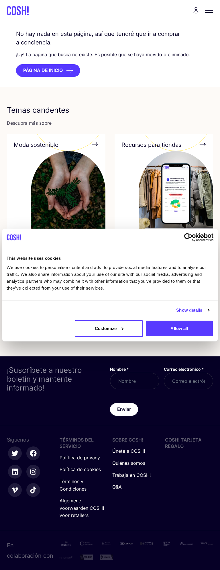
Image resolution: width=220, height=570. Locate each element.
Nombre (119, 369)
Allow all (179, 328)
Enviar (124, 409)
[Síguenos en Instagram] (33, 472)
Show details (189, 310)
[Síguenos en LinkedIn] (15, 472)
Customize (106, 328)
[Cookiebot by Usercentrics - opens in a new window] (188, 237)
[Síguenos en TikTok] (33, 490)
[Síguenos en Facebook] (33, 453)
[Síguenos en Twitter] (15, 453)
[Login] (196, 10)
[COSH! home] (18, 10)
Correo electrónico (184, 369)
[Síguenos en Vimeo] (15, 490)
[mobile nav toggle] (211, 10)
